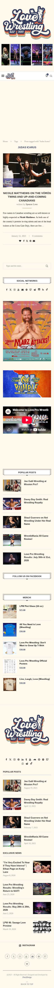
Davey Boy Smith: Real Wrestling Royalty (36, 501)
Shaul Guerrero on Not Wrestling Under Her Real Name (37, 520)
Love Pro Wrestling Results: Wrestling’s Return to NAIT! (13, 887)
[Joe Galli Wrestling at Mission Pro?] (12, 486)
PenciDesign (27, 977)
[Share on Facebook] (23, 241)
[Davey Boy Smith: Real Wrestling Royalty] (12, 504)
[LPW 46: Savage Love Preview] (42, 927)
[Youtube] (26, 956)
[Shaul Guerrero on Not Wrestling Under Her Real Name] (12, 522)
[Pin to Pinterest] (30, 241)
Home (5, 141)
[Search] (51, 76)
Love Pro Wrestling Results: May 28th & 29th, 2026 (16, 906)
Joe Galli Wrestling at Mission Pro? (35, 483)
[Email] (32, 956)
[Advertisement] (27, 109)
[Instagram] (20, 956)
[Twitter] (13, 956)
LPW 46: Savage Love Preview (14, 924)
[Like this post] (20, 241)
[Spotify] (38, 956)
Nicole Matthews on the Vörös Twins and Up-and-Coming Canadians (27, 197)
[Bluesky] (27, 963)
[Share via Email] (34, 241)
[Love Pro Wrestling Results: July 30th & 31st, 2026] (12, 558)
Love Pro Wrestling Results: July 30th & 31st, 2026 (37, 557)
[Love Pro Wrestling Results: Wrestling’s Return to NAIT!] (42, 889)
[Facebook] (7, 956)
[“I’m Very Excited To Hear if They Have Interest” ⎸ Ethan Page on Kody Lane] (42, 867)
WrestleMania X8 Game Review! (36, 537)
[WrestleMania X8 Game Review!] (12, 540)
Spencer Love (32, 204)
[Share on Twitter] (27, 241)
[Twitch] (45, 956)
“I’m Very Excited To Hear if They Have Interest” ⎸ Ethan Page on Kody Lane (16, 867)
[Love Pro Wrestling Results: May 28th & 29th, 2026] (42, 908)
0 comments (37, 236)
